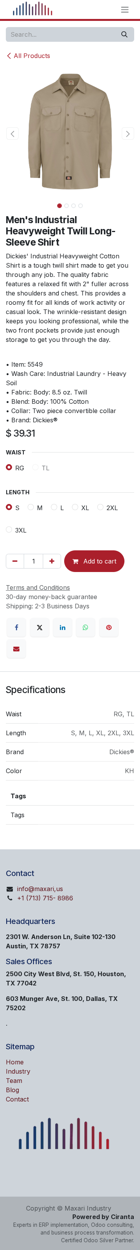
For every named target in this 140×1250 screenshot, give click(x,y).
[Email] (16, 648)
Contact (17, 1099)
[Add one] (52, 561)
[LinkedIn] (62, 627)
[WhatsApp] (85, 627)
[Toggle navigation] (125, 10)
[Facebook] (16, 627)
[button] (12, 133)
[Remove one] (15, 561)
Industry (18, 1071)
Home (15, 1062)
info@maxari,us (40, 889)
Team (14, 1080)
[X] (39, 627)
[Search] (124, 34)
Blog (12, 1090)
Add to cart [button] (98, 561)
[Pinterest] (109, 627)
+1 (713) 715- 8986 (45, 898)
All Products (32, 56)
